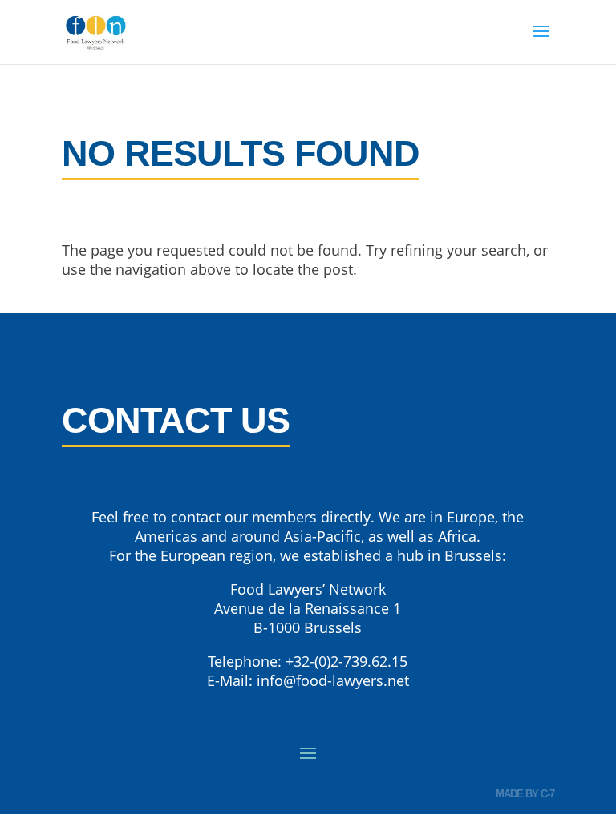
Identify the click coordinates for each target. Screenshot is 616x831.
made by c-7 (525, 794)
